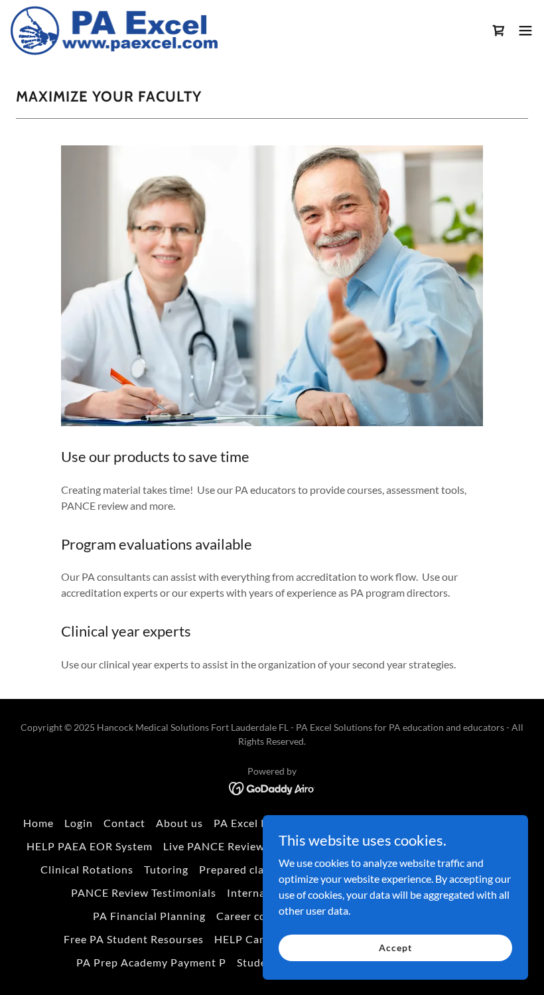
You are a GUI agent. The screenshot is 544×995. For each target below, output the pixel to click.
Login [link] (78, 822)
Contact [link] (124, 822)
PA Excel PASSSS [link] (256, 822)
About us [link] (179, 822)
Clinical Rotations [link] (86, 869)
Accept (395, 947)
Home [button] (38, 822)
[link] (115, 30)
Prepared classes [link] (242, 869)
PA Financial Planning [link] (149, 915)
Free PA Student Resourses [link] (134, 939)
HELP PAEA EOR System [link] (90, 846)
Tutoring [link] (166, 869)
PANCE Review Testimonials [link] (143, 892)
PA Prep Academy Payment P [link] (151, 962)
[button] (499, 30)
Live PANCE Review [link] (214, 846)
